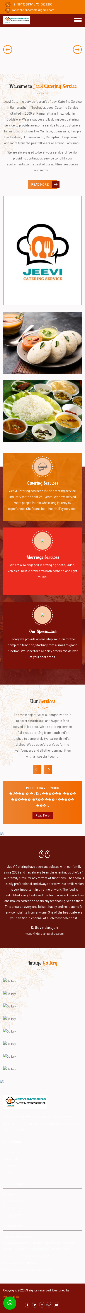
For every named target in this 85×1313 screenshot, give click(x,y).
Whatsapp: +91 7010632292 (19, 1263)
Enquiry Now (14, 1215)
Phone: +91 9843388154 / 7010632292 (26, 1256)
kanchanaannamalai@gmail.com (33, 10)
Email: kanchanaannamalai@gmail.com (27, 1270)
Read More (40, 184)
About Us (12, 1159)
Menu (10, 1172)
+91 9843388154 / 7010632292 (32, 4)
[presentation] (7, 49)
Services (12, 1166)
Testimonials (14, 1201)
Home (10, 1152)
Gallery (10, 1194)
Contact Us (13, 1208)
